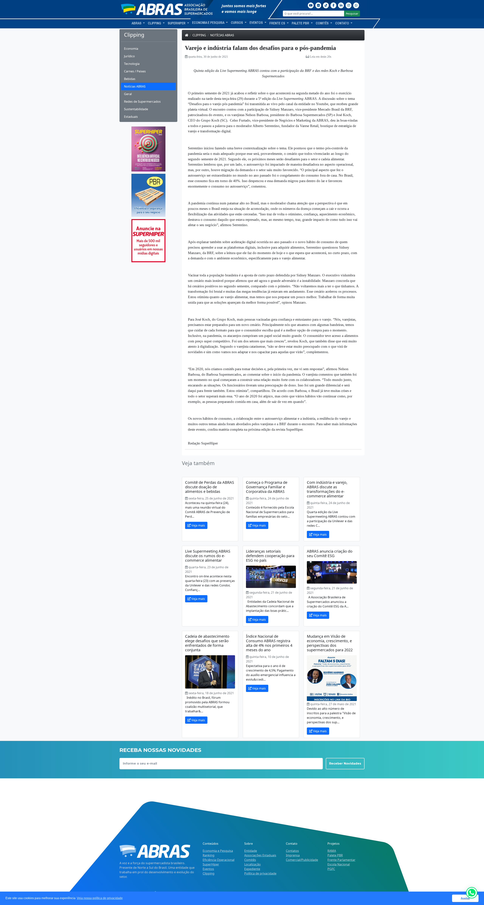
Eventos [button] (257, 23)
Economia (131, 49)
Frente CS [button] (277, 23)
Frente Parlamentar (341, 860)
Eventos (208, 869)
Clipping (199, 35)
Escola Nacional (338, 864)
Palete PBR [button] (301, 23)
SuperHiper (211, 864)
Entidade (250, 851)
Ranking (208, 855)
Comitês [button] (322, 23)
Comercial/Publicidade (302, 860)
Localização (252, 864)
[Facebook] (333, 5)
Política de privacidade (260, 873)
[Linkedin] (341, 5)
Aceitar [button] (465, 898)
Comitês (250, 860)
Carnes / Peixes (135, 71)
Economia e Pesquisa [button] (208, 23)
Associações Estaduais (260, 855)
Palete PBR (335, 855)
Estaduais (131, 117)
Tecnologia (132, 64)
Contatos (292, 851)
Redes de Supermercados (142, 101)
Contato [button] (342, 23)
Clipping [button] (155, 23)
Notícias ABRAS (135, 86)
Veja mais (198, 525)
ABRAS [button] (137, 23)
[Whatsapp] (356, 5)
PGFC (331, 869)
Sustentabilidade (136, 109)
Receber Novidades (345, 763)
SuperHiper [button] (177, 23)
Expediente (252, 869)
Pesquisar (352, 13)
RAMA (331, 851)
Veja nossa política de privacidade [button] (100, 898)
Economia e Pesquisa (218, 851)
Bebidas (129, 79)
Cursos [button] (237, 23)
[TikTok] (326, 5)
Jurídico (129, 56)
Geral (128, 94)
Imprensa (293, 855)
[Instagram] (348, 5)
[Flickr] (318, 5)
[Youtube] (311, 5)
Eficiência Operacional (218, 860)
